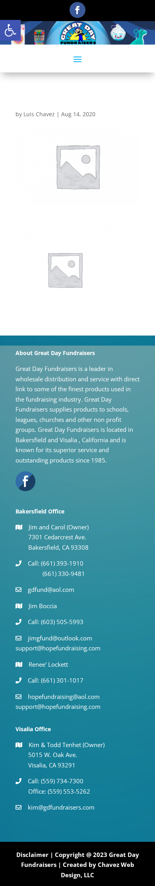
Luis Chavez (39, 114)
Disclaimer (32, 855)
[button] (10, 30)
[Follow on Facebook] (77, 10)
